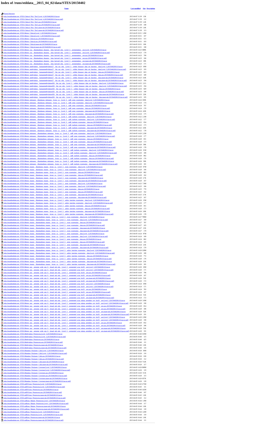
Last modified (136, 8)
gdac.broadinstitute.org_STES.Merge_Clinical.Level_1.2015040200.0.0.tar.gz (30, 33)
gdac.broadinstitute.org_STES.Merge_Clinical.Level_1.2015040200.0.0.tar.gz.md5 (32, 36)
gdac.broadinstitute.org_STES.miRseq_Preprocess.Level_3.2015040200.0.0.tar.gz (31, 412)
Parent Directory (9, 14)
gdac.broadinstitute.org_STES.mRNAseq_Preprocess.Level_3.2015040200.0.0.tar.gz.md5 (34, 387)
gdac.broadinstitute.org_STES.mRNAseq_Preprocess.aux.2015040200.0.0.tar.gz (31, 390)
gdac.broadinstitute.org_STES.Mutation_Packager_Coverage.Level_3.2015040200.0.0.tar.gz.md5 (37, 370)
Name (66, 8)
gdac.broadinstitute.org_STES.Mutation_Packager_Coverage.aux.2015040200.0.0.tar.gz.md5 (35, 376)
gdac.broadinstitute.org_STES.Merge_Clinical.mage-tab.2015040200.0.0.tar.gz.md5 (32, 47)
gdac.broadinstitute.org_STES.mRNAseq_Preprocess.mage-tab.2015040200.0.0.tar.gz (33, 395)
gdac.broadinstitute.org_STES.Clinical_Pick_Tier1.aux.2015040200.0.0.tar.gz (30, 22)
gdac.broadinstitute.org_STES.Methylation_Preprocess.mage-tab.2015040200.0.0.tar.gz (33, 345)
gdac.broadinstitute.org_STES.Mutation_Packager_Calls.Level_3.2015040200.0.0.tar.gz (34, 351)
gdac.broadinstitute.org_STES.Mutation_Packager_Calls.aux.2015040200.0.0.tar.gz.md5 (34, 359)
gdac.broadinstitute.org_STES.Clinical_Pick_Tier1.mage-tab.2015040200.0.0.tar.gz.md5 (34, 30)
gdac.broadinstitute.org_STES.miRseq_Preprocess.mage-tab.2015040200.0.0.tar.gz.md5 (33, 420)
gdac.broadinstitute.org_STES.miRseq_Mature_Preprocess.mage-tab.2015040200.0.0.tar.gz (35, 406)
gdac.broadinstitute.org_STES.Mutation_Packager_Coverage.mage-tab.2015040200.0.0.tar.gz (35, 378)
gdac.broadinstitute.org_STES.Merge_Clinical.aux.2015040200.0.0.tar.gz (29, 39)
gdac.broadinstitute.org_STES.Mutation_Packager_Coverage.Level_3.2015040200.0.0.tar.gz (35, 367)
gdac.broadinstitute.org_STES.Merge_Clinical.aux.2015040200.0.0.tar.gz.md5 (30, 41)
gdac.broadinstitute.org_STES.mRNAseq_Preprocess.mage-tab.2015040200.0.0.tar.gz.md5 (35, 398)
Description (151, 8)
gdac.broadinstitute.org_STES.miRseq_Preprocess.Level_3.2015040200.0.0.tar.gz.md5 (33, 415)
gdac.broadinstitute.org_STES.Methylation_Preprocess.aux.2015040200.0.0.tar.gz (31, 339)
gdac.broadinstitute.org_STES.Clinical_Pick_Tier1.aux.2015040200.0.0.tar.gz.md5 (32, 25)
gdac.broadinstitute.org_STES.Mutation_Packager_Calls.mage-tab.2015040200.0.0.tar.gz (34, 362)
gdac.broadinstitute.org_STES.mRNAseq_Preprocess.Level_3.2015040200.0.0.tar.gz (33, 384)
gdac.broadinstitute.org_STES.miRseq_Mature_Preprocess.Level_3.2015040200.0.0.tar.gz (34, 401)
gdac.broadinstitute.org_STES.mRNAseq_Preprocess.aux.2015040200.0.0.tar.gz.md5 (33, 392)
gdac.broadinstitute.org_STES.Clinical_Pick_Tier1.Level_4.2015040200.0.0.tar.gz (32, 16)
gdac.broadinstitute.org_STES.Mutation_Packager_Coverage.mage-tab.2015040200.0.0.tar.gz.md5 (37, 381)
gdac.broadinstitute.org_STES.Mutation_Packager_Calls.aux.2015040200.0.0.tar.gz (32, 356)
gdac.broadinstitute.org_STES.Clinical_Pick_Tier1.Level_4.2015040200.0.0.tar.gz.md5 (33, 19)
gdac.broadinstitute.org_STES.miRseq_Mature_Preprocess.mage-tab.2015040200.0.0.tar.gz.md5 (36, 409)
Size (144, 8)
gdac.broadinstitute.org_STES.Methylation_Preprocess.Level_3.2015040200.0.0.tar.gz (33, 334)
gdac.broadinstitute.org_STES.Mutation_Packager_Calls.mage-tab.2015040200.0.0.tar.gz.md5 (36, 364)
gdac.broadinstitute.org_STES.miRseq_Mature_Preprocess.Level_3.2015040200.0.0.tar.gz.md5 (36, 403)
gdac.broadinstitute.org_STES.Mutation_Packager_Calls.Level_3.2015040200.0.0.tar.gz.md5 (35, 353)
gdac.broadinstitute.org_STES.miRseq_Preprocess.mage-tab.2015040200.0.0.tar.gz (32, 417)
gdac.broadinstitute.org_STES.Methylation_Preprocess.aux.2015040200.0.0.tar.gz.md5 (33, 342)
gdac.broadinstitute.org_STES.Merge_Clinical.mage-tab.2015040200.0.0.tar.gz (30, 44)
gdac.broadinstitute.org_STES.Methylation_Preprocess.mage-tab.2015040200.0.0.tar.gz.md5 (35, 348)
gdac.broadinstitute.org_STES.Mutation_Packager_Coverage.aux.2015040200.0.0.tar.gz (34, 373)
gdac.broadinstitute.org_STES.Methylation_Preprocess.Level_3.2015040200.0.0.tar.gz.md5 (35, 337)
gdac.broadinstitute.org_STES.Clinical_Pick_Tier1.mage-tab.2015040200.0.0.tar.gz (32, 27)
